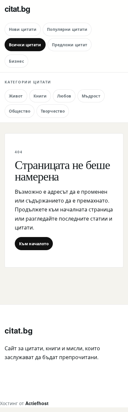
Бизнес (16, 61)
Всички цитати (25, 45)
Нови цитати (22, 29)
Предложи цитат (70, 45)
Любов (64, 96)
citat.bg (17, 8)
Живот (16, 96)
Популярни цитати (67, 29)
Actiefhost (37, 403)
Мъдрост (91, 96)
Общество (19, 111)
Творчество (53, 111)
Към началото (34, 244)
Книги (40, 96)
